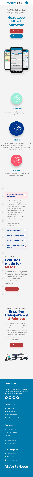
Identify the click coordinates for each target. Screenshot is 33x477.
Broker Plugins (10, 438)
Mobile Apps (8, 435)
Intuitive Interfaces (11, 429)
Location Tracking (11, 432)
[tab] (16, 195)
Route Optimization (11, 440)
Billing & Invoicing (10, 443)
